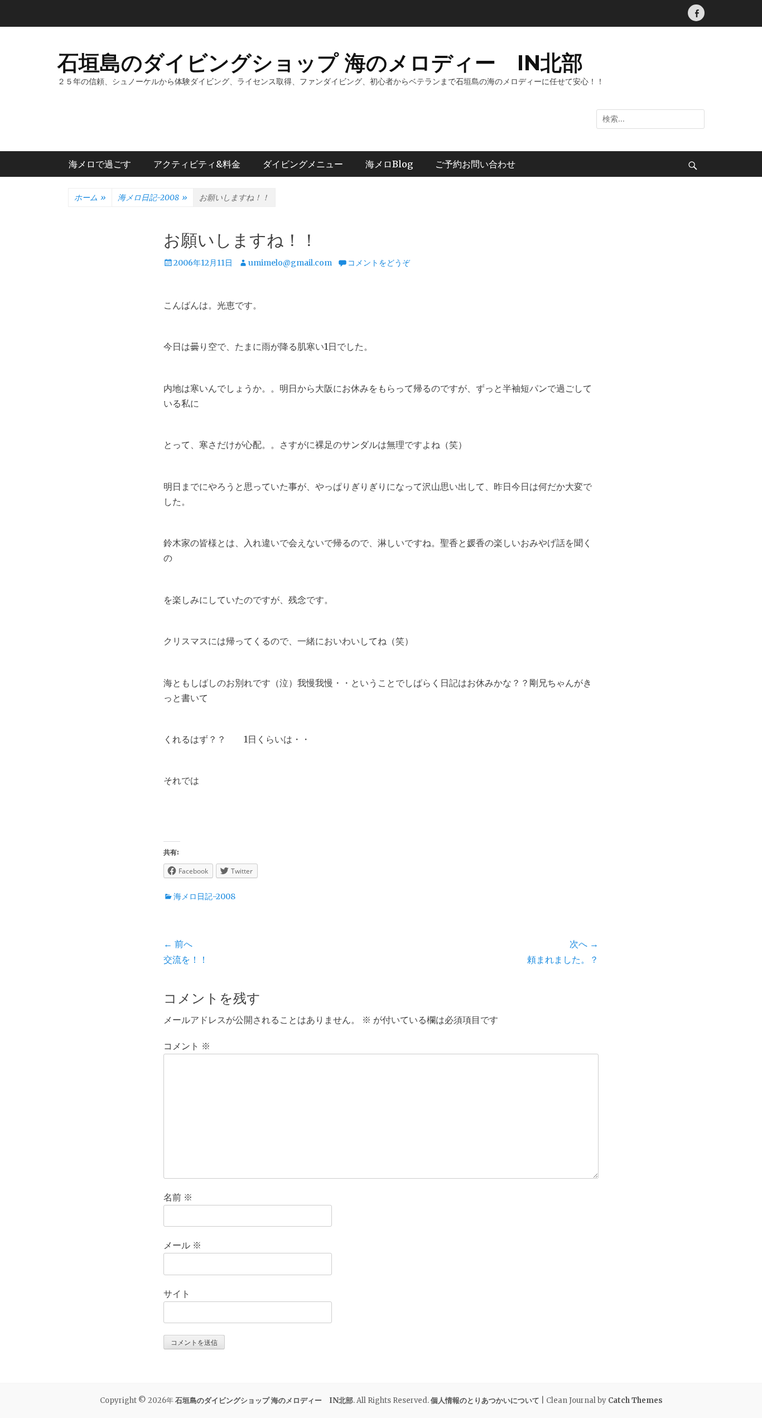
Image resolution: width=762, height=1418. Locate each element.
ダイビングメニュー (303, 164)
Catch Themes (635, 1400)
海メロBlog (389, 164)
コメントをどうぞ (379, 263)
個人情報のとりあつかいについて (485, 1400)
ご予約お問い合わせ (475, 164)
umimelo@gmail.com (290, 263)
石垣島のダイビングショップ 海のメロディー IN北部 (320, 63)
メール (182, 1245)
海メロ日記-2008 (152, 197)
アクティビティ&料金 (196, 164)
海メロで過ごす (100, 164)
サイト (176, 1293)
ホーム (90, 197)
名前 (177, 1197)
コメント (186, 1046)
